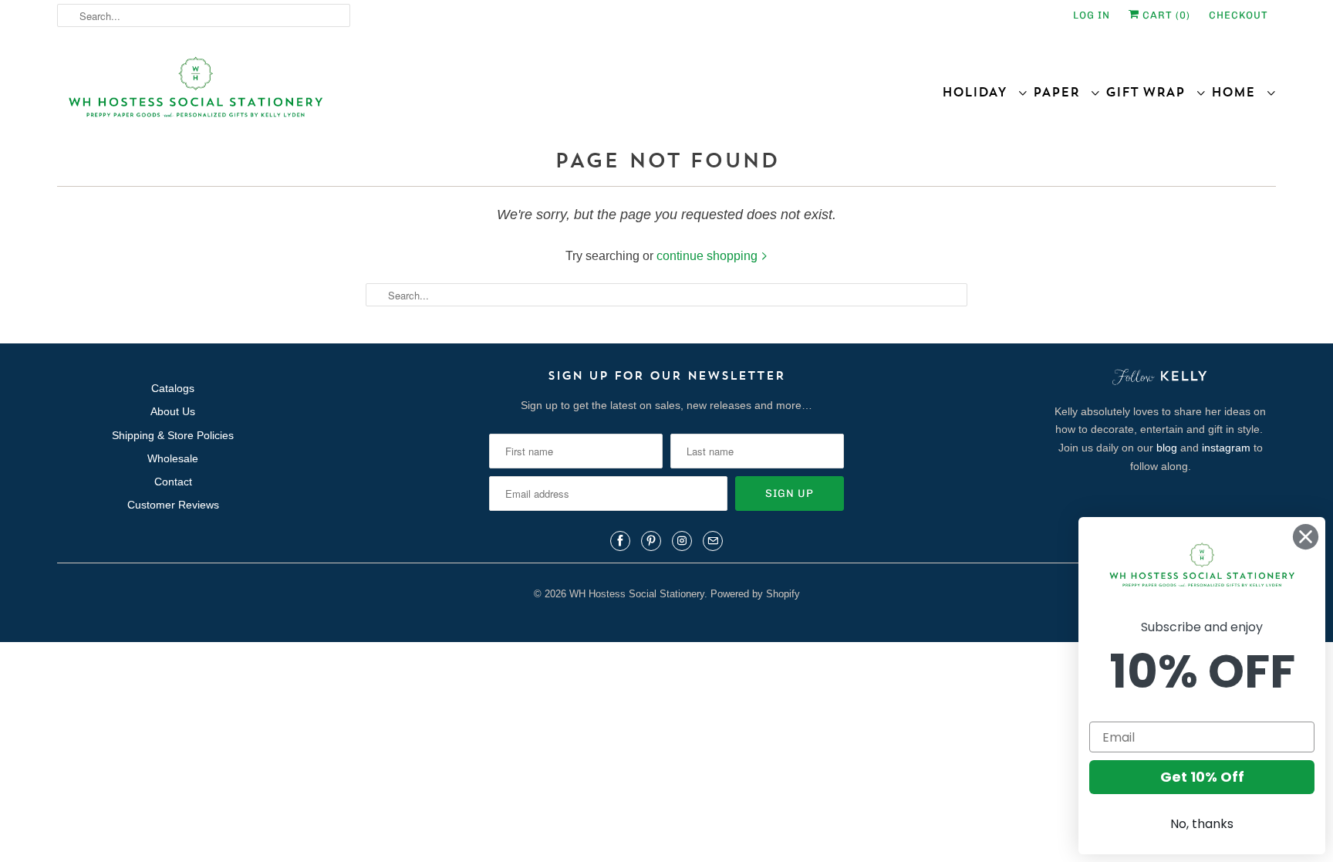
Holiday (979, 92)
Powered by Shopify (755, 594)
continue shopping (708, 255)
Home (1238, 92)
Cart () (1164, 15)
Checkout (1238, 15)
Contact (173, 481)
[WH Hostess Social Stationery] (358, 94)
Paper (1061, 92)
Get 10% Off (1202, 776)
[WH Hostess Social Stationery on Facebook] (620, 541)
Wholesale (172, 458)
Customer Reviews (173, 505)
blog (1166, 447)
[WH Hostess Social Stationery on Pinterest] (651, 541)
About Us (172, 411)
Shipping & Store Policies (173, 435)
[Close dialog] (1305, 536)
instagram (1226, 447)
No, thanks (1201, 824)
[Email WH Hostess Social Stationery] (713, 541)
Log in (1091, 15)
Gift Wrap (1150, 92)
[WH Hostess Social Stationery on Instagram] (682, 541)
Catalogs (172, 388)
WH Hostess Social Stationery (636, 594)
